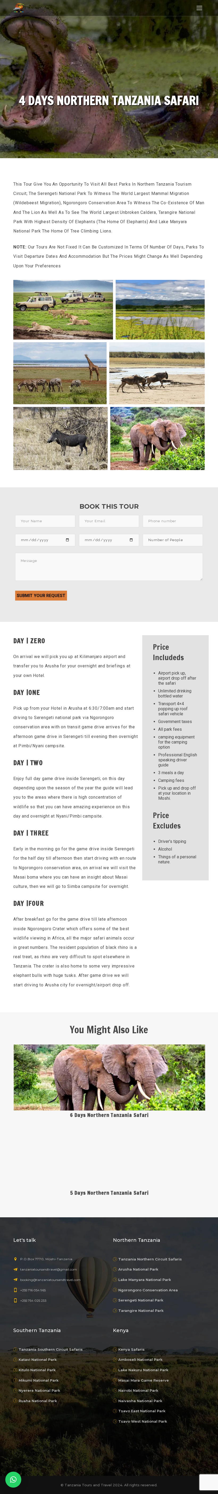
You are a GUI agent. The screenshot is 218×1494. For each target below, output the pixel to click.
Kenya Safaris (131, 1349)
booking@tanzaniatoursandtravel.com (50, 1280)
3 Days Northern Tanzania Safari (109, 1115)
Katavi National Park (38, 1359)
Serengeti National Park (140, 1300)
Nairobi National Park (138, 1390)
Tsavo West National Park (142, 1421)
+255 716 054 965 (33, 1290)
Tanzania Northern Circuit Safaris (150, 1259)
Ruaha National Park (38, 1401)
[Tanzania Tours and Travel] (18, 7)
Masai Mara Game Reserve (143, 1380)
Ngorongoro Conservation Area (148, 1290)
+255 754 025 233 (33, 1301)
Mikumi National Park (38, 1380)
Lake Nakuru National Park (143, 1370)
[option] (109, 1120)
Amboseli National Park (140, 1359)
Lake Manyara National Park (144, 1279)
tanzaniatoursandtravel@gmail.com (48, 1269)
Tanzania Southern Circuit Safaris (51, 1349)
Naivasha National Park (140, 1401)
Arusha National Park (138, 1269)
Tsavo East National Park (141, 1411)
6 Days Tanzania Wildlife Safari (108, 1192)
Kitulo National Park (37, 1370)
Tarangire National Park (141, 1310)
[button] (13, 1480)
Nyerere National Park (39, 1390)
